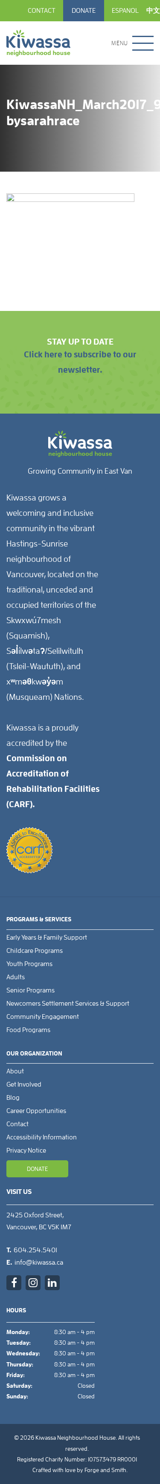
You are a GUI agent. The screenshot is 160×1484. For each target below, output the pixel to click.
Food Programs (28, 1030)
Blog (13, 1097)
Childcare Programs (34, 950)
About (15, 1071)
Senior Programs (30, 990)
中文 (153, 10)
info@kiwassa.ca (39, 1262)
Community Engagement (42, 1016)
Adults (15, 977)
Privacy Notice (26, 1150)
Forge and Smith (105, 1470)
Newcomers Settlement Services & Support (67, 1003)
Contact (41, 10)
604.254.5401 (35, 1250)
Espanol (125, 10)
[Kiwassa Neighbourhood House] (38, 43)
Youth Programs (29, 964)
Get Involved (23, 1084)
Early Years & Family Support (46, 937)
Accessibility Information (41, 1137)
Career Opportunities (36, 1110)
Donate (84, 10)
